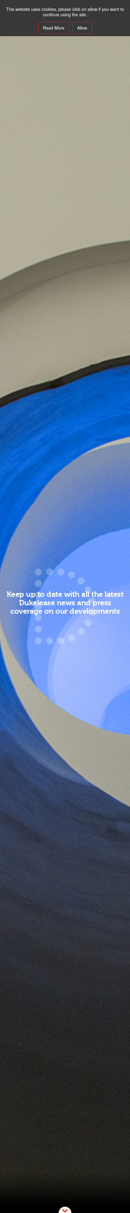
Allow (82, 28)
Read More (53, 28)
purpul (65, 1210)
